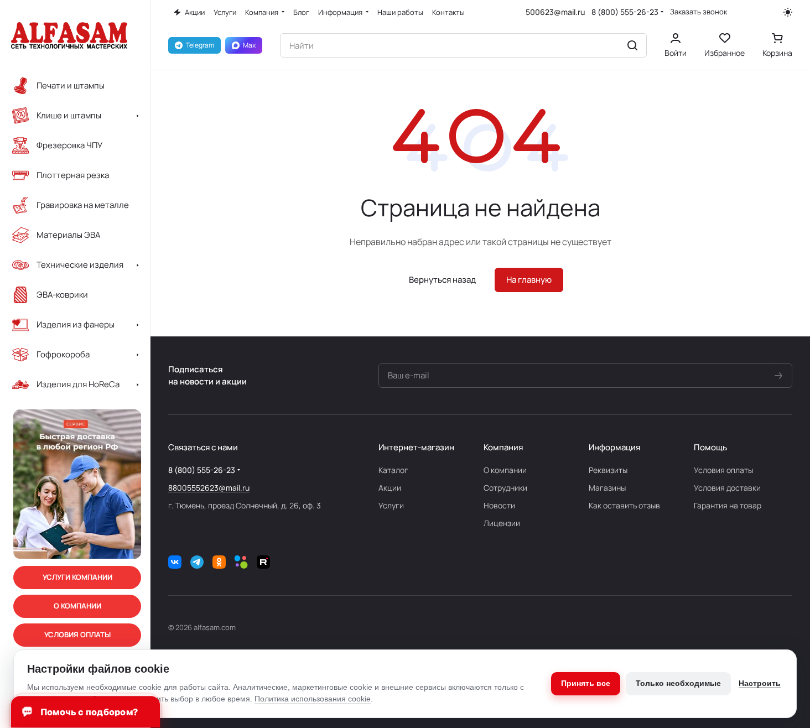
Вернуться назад (442, 279)
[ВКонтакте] (174, 562)
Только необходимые (678, 683)
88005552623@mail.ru (209, 487)
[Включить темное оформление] (787, 12)
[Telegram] (197, 562)
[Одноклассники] (219, 562)
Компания (503, 447)
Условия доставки (727, 487)
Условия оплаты (723, 470)
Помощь (710, 447)
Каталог (393, 470)
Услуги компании (77, 578)
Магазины (607, 487)
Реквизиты (608, 470)
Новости (499, 505)
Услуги (391, 505)
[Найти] (632, 45)
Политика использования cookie (313, 698)
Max (249, 45)
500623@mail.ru (555, 12)
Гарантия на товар (727, 505)
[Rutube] (263, 562)
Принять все (585, 683)
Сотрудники (505, 487)
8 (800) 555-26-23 (624, 12)
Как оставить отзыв (624, 505)
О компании (505, 470)
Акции (389, 487)
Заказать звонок (698, 12)
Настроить (760, 683)
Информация (614, 447)
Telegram (200, 45)
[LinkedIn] (241, 562)
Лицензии (502, 523)
